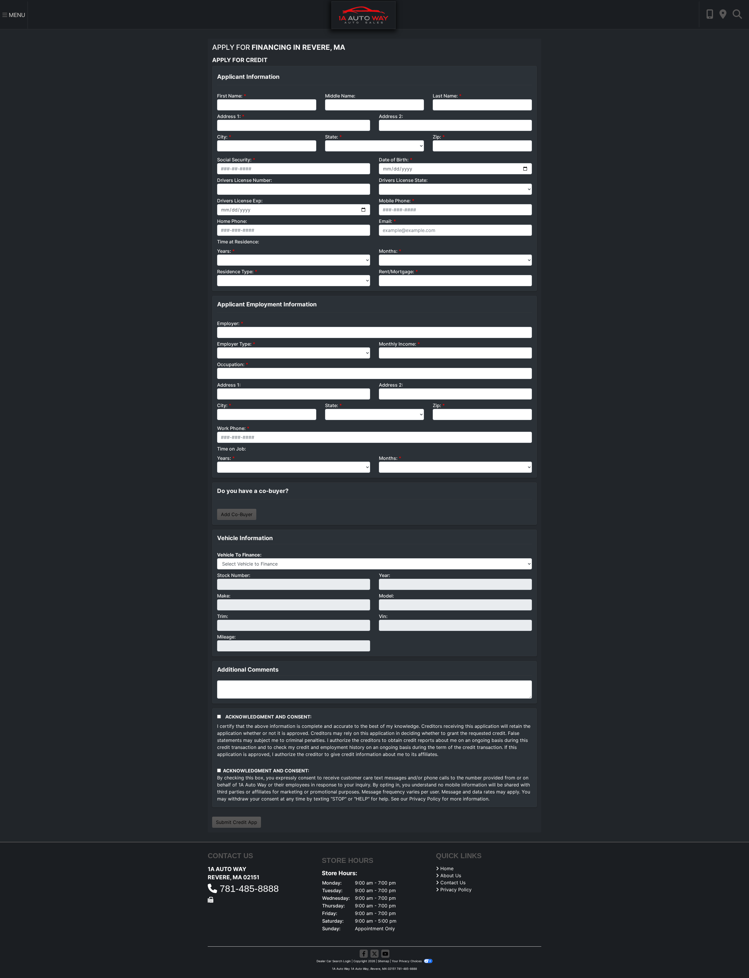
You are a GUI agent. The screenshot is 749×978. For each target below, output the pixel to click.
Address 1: (229, 116)
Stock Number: (233, 575)
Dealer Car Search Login (334, 961)
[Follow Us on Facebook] (364, 954)
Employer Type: (234, 344)
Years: (224, 251)
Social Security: (234, 160)
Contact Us (452, 882)
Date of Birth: (394, 160)
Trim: (222, 616)
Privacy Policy (425, 799)
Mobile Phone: (395, 201)
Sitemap (383, 961)
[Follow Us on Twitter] (374, 954)
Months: (388, 251)
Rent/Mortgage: (396, 271)
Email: (385, 221)
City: (222, 137)
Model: (386, 596)
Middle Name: (340, 96)
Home (446, 868)
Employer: (228, 323)
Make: (224, 596)
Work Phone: (231, 428)
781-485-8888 (249, 888)
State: (331, 137)
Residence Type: (235, 271)
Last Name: (445, 96)
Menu (16, 14)
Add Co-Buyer (236, 514)
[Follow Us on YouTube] (385, 954)
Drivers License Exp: (240, 201)
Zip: (437, 137)
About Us (450, 875)
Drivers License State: (403, 180)
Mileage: (226, 637)
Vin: (383, 616)
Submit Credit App (236, 822)
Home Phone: (232, 221)
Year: (384, 575)
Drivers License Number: (244, 180)
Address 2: (391, 116)
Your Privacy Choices (407, 961)
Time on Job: (231, 449)
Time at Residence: (238, 242)
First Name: (230, 96)
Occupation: (231, 364)
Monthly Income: (397, 344)
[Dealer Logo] (363, 15)
